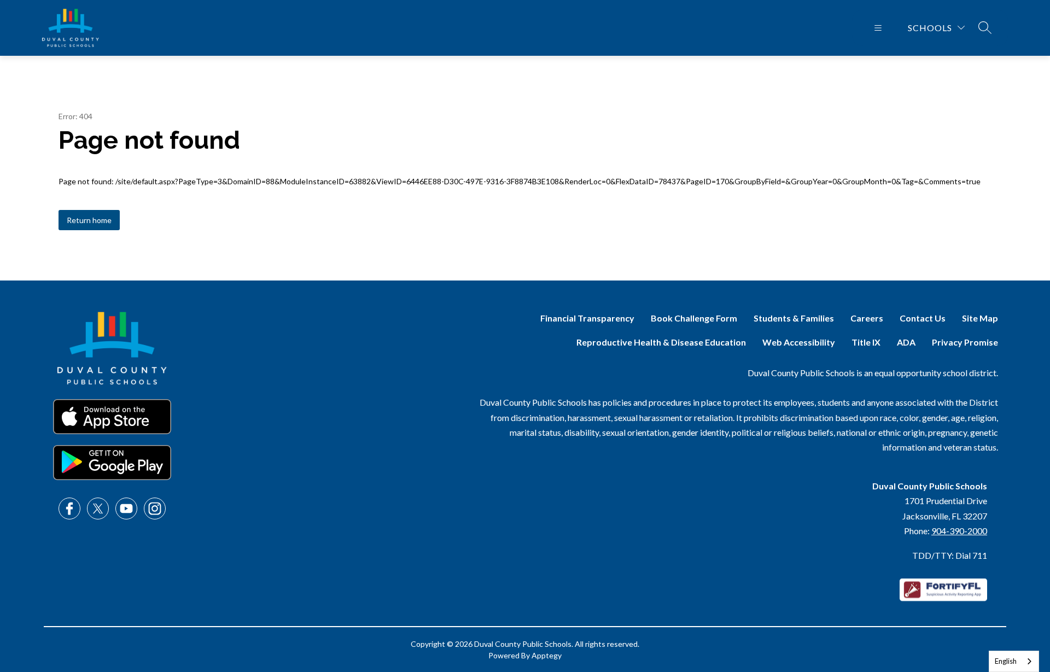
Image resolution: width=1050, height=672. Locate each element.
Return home (89, 220)
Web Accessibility (798, 342)
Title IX (865, 342)
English (1006, 661)
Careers (866, 318)
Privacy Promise (965, 342)
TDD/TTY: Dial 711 (949, 555)
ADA (906, 342)
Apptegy (547, 655)
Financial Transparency (587, 318)
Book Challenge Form (694, 318)
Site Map (980, 318)
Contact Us (923, 318)
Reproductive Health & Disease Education (661, 342)
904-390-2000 (959, 530)
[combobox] (1014, 661)
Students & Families (794, 318)
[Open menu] (878, 28)
